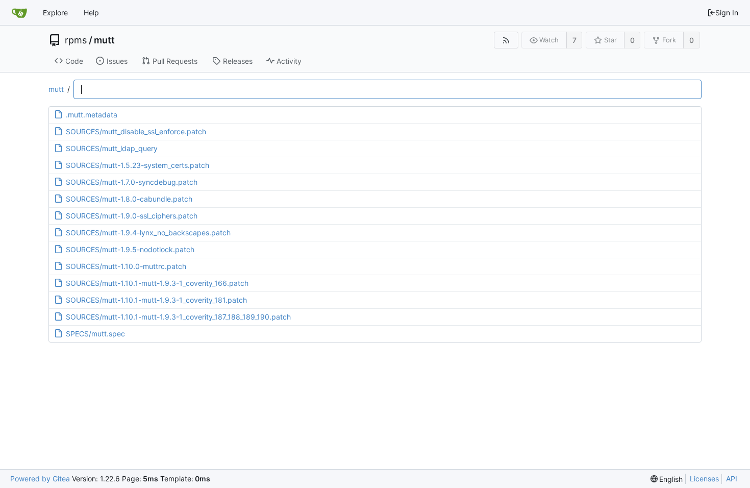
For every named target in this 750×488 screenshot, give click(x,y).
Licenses (704, 478)
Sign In (726, 12)
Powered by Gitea (40, 478)
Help (91, 12)
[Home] (19, 13)
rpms (76, 40)
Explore (55, 12)
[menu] (667, 479)
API (731, 478)
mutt (104, 40)
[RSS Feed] (506, 40)
